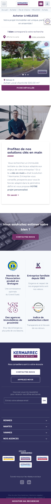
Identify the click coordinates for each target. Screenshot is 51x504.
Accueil (4, 10)
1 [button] (23, 74)
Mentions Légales (35, 495)
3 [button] (28, 74)
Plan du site (12, 495)
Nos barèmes (23, 495)
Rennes (7, 420)
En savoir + (13, 195)
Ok (44, 400)
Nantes (7, 426)
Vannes (7, 432)
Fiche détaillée (25, 88)
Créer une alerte (38, 37)
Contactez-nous (25, 237)
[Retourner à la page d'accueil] (22, 3)
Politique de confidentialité (16, 498)
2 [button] (25, 74)
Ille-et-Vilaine (24, 10)
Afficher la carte (12, 37)
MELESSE (36, 10)
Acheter (13, 10)
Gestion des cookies (35, 498)
